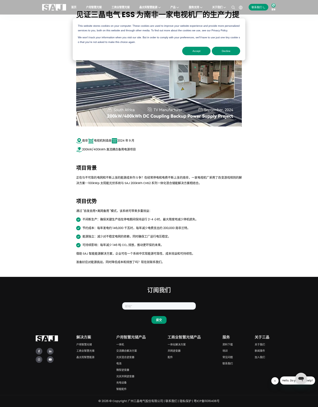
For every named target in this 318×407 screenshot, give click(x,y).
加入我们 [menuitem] (260, 357)
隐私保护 (185, 401)
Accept (196, 51)
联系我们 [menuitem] (227, 363)
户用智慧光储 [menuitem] (84, 344)
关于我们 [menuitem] (260, 344)
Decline (226, 51)
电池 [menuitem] (118, 363)
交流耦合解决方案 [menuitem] (126, 350)
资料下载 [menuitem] (227, 344)
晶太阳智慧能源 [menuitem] (85, 357)
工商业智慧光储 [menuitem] (85, 350)
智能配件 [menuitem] (121, 388)
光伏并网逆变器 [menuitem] (125, 376)
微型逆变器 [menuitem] (122, 369)
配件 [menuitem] (170, 357)
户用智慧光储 (94, 7)
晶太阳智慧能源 (148, 7)
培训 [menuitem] (225, 350)
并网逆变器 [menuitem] (174, 350)
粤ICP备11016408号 (207, 401)
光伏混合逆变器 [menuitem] (125, 357)
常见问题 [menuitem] (227, 357)
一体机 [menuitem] (120, 344)
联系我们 (171, 401)
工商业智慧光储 (121, 7)
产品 (173, 7)
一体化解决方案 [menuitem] (177, 344)
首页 (73, 7)
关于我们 (217, 7)
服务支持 (194, 7)
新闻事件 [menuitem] (260, 350)
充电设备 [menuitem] (121, 382)
